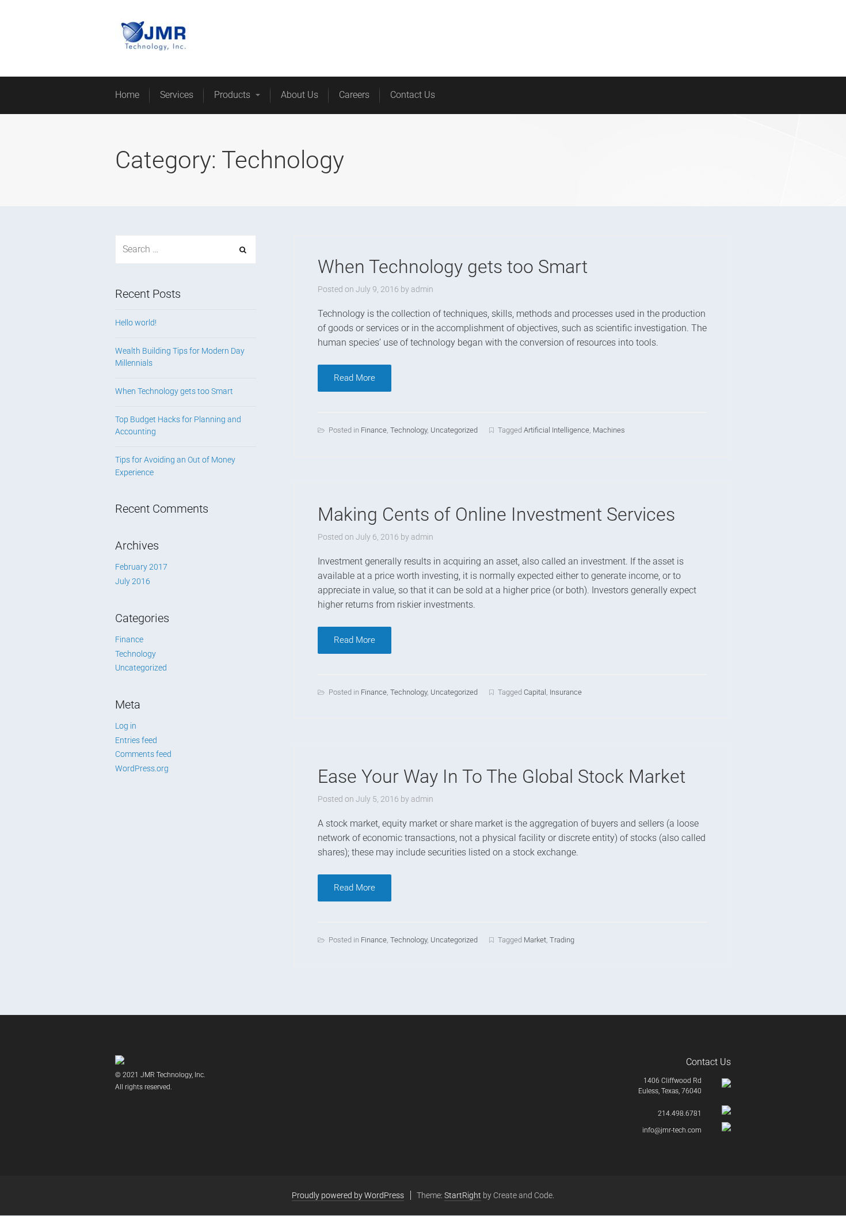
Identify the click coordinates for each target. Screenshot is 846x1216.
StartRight (462, 1195)
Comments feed (143, 754)
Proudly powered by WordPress (348, 1195)
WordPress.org (142, 768)
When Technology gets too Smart (453, 267)
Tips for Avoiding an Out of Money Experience (175, 466)
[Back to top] (811, 1181)
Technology (408, 430)
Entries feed (136, 740)
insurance (566, 692)
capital (535, 692)
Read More (354, 378)
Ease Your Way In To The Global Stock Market (501, 776)
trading (562, 939)
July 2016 (132, 581)
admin (422, 289)
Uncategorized (454, 430)
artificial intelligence (556, 430)
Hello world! (136, 322)
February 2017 (141, 566)
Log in (125, 725)
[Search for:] (185, 249)
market (535, 939)
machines (609, 430)
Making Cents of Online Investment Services (496, 514)
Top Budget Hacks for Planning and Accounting (178, 426)
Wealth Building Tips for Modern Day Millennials (180, 357)
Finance (374, 430)
